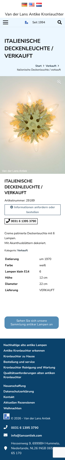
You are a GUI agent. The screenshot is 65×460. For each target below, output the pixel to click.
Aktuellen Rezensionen (19, 403)
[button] (59, 22)
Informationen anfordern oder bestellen (34, 209)
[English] (32, 6)
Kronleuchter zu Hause (19, 356)
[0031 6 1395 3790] (7, 427)
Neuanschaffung (14, 386)
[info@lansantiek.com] (7, 435)
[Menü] (5, 22)
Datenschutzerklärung (18, 391)
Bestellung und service (19, 362)
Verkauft (51, 66)
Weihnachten (12, 408)
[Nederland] (40, 6)
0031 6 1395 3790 (23, 221)
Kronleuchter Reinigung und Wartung (29, 367)
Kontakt (8, 397)
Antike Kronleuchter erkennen (24, 351)
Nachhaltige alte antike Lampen (25, 345)
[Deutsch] (25, 6)
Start (38, 66)
